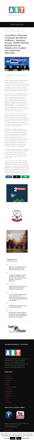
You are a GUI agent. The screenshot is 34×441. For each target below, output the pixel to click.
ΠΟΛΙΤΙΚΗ (8, 393)
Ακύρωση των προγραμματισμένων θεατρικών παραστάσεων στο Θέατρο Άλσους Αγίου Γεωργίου (17, 268)
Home (6, 30)
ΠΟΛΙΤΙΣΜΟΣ (22, 75)
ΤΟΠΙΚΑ (26, 75)
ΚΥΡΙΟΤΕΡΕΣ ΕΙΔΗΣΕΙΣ (15, 30)
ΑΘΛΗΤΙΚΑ (8, 380)
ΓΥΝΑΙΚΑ (8, 382)
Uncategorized (9, 378)
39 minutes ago (12, 284)
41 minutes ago (12, 292)
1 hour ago (11, 303)
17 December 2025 (10, 74)
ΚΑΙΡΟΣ (7, 384)
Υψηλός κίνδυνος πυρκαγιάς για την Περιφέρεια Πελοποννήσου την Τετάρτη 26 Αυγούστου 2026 (18, 288)
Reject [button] (18, 438)
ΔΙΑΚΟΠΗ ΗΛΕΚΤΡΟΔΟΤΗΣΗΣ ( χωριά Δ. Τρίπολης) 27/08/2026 (18, 306)
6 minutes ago (12, 273)
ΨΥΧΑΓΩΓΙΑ (9, 402)
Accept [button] (12, 438)
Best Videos (8, 376)
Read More (26, 438)
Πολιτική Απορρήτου (9, 430)
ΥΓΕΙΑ (7, 400)
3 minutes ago (12, 264)
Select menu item (17, 24)
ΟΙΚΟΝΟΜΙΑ (17, 75)
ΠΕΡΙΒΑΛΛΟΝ (9, 391)
